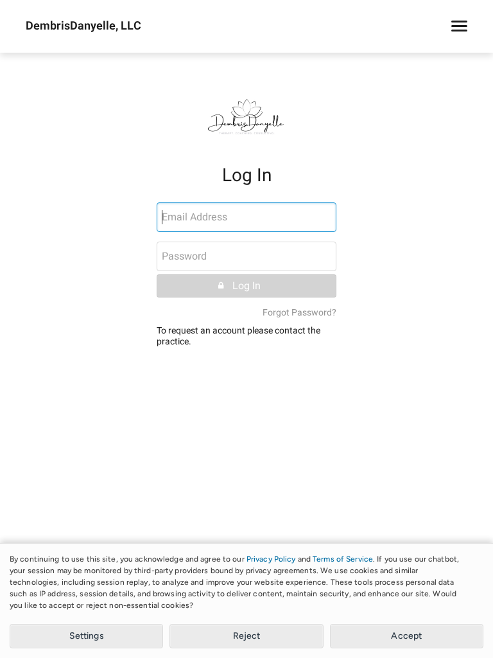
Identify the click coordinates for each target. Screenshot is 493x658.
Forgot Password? (299, 312)
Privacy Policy (271, 559)
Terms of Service (343, 559)
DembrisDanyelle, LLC (83, 26)
